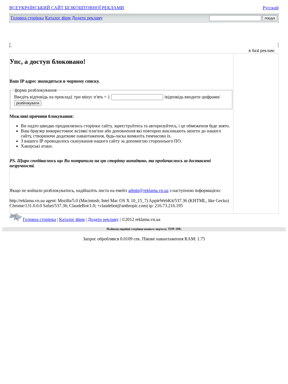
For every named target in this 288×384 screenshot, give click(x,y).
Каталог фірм (58, 17)
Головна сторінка (27, 17)
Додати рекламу (87, 17)
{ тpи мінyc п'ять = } (90, 96)
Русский (271, 7)
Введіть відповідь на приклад (42, 96)
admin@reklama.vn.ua (148, 190)
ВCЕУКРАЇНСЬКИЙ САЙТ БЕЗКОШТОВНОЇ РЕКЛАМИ (66, 7)
